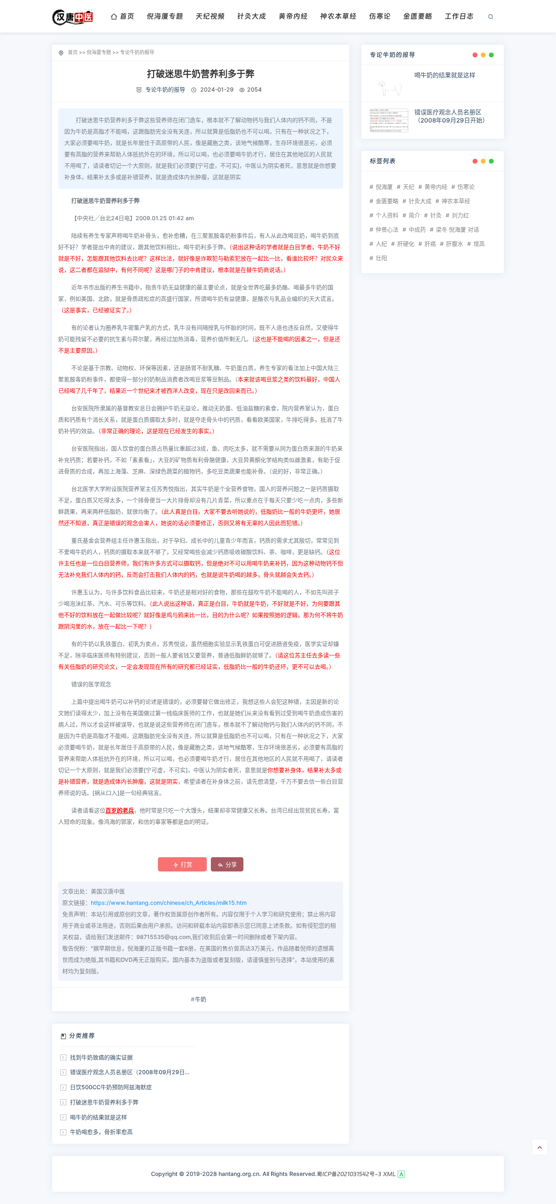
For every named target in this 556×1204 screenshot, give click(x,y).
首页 (127, 16)
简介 (414, 215)
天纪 (408, 186)
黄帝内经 (293, 16)
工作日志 (459, 16)
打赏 (186, 864)
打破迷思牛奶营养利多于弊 (104, 1102)
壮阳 (381, 257)
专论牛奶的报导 (137, 52)
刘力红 (460, 215)
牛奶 (200, 999)
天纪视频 (210, 16)
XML (389, 1174)
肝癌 (430, 243)
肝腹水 (454, 243)
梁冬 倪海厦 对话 (457, 229)
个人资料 (387, 215)
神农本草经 (338, 16)
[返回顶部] (540, 1147)
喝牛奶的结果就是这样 (98, 1117)
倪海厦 (384, 186)
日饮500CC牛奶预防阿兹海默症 (111, 1087)
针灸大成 (251, 16)
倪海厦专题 (165, 16)
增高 (479, 243)
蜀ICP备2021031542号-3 (349, 1174)
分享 (231, 864)
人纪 (381, 243)
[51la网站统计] (401, 1174)
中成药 (417, 229)
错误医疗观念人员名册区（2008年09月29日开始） (136, 1071)
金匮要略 (417, 16)
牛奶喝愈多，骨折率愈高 (101, 1131)
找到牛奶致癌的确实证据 (101, 1057)
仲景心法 (387, 229)
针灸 (436, 215)
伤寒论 (380, 16)
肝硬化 (405, 243)
